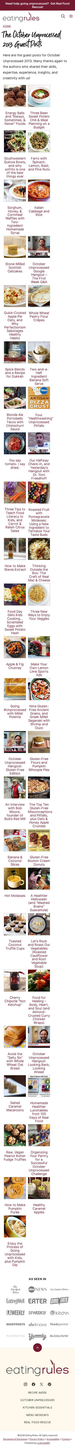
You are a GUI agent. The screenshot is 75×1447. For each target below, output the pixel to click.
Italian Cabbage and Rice (39, 211)
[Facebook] (33, 1384)
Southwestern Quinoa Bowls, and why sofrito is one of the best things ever (15, 167)
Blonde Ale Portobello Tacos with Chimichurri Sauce (15, 422)
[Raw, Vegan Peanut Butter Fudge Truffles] (15, 1135)
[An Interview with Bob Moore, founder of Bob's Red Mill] (15, 787)
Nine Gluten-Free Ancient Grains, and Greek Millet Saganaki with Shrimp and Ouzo (39, 717)
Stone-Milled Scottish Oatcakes (15, 267)
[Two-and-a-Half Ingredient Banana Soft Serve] (39, 352)
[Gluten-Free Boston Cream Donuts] (39, 840)
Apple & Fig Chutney (15, 666)
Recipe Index (37, 1392)
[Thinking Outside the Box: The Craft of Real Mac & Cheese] (39, 549)
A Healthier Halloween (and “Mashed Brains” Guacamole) (39, 903)
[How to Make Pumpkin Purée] (15, 1188)
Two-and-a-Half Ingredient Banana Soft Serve (39, 376)
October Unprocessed (37, 1400)
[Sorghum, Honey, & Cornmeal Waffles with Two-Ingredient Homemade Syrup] (15, 191)
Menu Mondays (37, 1414)
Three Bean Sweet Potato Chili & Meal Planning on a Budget (39, 120)
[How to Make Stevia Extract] (15, 549)
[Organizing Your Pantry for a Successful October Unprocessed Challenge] (39, 1135)
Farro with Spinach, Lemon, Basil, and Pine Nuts (39, 163)
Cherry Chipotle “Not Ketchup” (15, 1001)
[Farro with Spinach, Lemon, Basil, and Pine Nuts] (39, 141)
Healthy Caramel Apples (39, 1208)
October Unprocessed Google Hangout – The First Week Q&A (39, 273)
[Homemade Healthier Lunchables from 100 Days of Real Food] (39, 1086)
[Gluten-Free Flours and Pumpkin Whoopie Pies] (39, 742)
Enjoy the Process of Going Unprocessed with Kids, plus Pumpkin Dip (15, 1254)
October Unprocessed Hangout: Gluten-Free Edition (15, 766)
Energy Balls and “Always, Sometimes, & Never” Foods (14, 118)
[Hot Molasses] (15, 879)
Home (7, 26)
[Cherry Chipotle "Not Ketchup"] (15, 981)
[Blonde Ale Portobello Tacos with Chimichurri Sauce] (15, 398)
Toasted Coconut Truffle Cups (14, 944)
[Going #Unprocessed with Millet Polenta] (15, 689)
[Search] (63, 16)
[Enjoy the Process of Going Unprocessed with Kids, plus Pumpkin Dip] (15, 1226)
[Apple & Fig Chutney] (15, 647)
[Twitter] (42, 1384)
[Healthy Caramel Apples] (39, 1188)
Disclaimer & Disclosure (15, 1439)
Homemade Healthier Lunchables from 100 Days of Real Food (39, 1112)
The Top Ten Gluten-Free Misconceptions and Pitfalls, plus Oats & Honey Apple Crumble (40, 815)
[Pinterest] (50, 1384)
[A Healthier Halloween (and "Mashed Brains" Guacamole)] (39, 879)
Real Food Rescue (37, 1422)
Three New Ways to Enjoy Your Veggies (39, 615)
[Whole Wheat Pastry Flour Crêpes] (39, 296)
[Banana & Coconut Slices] (15, 840)
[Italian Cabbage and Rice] (39, 191)
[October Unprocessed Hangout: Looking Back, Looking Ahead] (39, 1037)
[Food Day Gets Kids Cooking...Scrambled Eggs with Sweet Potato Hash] (15, 594)
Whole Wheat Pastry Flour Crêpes (39, 316)
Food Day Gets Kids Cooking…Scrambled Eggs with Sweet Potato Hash (15, 622)
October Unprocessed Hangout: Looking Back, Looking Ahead (39, 1063)
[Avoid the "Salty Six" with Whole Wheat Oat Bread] (15, 1037)
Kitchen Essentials (37, 1407)
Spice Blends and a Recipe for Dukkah (15, 372)
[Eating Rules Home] (21, 17)
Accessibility (53, 1439)
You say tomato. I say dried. (15, 463)
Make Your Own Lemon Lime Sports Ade (39, 669)
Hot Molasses (15, 896)
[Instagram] (25, 1384)
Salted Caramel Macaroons (15, 1106)
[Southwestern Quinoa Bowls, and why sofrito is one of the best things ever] (15, 141)
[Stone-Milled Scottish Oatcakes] (15, 247)
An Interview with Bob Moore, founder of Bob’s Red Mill (14, 812)
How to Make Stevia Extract (15, 567)
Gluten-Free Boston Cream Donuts (39, 860)
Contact (66, 1439)
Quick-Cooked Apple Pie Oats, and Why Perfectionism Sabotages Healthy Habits (15, 325)
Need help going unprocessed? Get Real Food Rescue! (37, 5)
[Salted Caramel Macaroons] (15, 1086)
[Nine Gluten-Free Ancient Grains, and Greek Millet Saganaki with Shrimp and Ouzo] (39, 689)
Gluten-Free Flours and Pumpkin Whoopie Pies (39, 764)
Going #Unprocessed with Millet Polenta (15, 711)
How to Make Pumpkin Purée (15, 1208)
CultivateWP (43, 1443)
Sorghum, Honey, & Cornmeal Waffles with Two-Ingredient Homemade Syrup (15, 220)
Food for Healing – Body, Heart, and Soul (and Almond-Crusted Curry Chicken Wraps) (39, 1010)
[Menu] (71, 16)
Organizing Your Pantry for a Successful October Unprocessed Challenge (39, 1163)
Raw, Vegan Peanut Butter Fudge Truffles (15, 1155)
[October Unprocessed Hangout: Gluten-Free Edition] (15, 742)
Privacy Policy (36, 1439)
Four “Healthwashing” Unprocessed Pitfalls (40, 420)
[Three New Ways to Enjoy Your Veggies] (39, 594)
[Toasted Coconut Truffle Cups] (15, 924)
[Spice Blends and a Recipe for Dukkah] (15, 352)
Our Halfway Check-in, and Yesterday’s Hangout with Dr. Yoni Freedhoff (39, 469)
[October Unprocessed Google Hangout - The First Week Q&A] (39, 247)
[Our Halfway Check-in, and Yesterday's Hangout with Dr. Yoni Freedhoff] (39, 443)
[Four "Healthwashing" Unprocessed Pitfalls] (39, 398)
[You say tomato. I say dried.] (15, 443)
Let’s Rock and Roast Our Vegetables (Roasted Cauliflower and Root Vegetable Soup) (39, 953)
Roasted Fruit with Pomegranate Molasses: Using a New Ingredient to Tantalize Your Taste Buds (39, 522)
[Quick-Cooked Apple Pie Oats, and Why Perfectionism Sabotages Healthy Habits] (15, 296)
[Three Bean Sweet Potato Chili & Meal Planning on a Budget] (39, 96)
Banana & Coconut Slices (15, 860)
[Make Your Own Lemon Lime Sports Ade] (39, 647)
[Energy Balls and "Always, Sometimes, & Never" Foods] (15, 96)
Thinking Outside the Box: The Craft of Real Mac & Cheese (39, 573)
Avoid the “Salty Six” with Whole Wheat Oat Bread (15, 1061)
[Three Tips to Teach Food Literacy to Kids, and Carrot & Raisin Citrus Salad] (15, 492)
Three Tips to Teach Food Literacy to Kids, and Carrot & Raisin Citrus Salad (15, 520)
